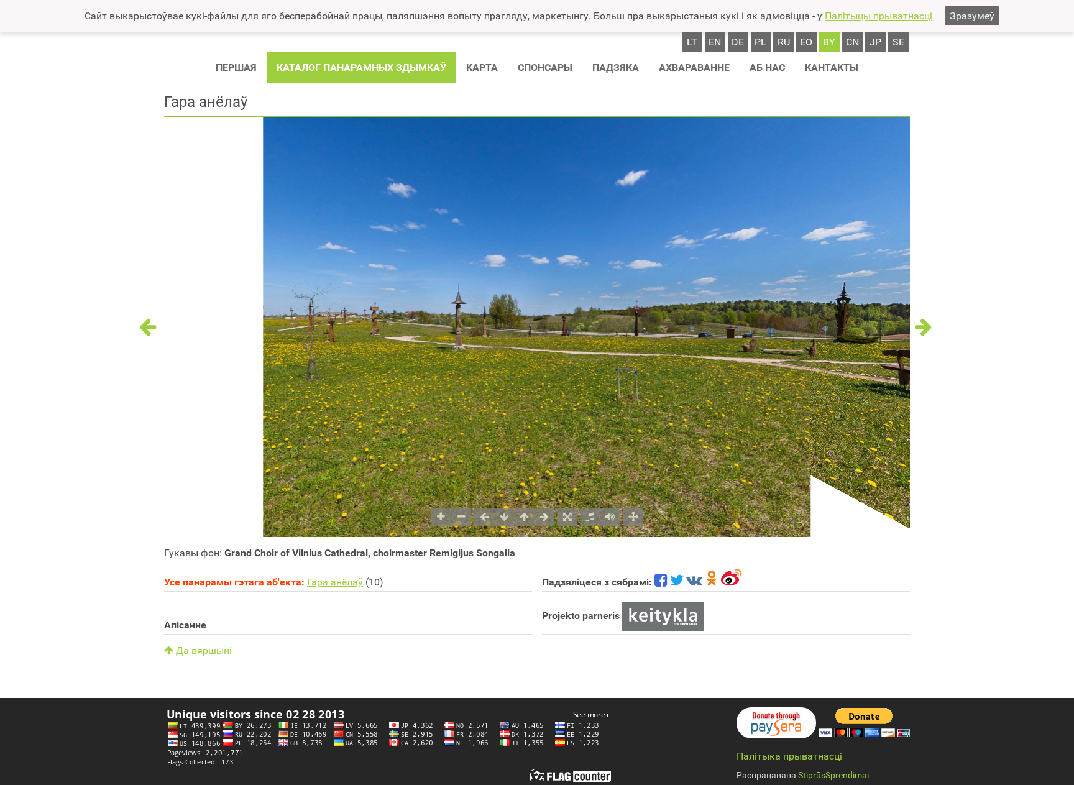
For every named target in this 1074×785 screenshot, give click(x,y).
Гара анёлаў (335, 582)
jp (875, 42)
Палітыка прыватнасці (789, 756)
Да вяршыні (202, 650)
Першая (236, 67)
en (715, 42)
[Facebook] (661, 582)
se (898, 42)
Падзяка (615, 67)
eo (806, 42)
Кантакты (831, 67)
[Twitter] (677, 582)
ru (784, 42)
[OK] (711, 582)
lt (692, 42)
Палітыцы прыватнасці (878, 16)
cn (852, 42)
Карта (482, 67)
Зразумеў (972, 16)
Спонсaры (545, 67)
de (738, 42)
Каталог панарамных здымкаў (361, 67)
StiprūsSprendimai (833, 775)
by (829, 42)
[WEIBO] (732, 582)
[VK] (694, 582)
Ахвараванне (694, 67)
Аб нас (767, 67)
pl (760, 42)
